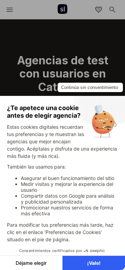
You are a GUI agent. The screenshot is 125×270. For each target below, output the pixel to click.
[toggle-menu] (10, 10)
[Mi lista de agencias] (98, 10)
